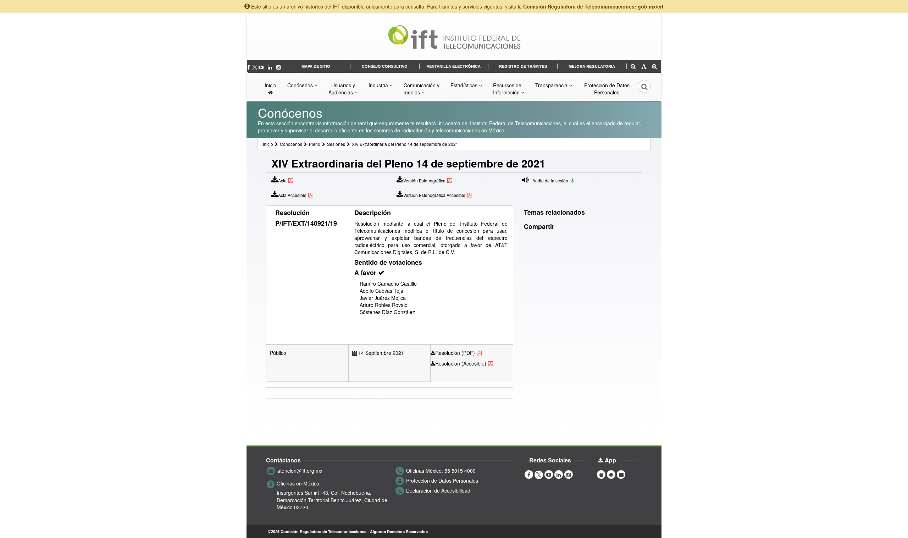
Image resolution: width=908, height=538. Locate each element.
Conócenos (300, 85)
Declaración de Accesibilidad (438, 490)
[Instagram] (278, 67)
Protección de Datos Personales (607, 89)
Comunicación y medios (421, 89)
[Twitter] (255, 67)
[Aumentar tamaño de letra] (654, 67)
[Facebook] (249, 67)
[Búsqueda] (639, 88)
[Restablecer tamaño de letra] (644, 67)
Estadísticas (464, 85)
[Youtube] (262, 67)
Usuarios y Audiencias (341, 89)
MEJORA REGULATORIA (592, 66)
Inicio (270, 85)
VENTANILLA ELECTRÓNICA (454, 66)
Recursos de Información (507, 89)
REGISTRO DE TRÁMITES (523, 66)
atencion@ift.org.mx (299, 470)
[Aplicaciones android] (611, 474)
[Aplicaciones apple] (601, 474)
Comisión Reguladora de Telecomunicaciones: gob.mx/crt (593, 6)
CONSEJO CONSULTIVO (385, 66)
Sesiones (336, 144)
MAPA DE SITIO (315, 66)
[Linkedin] (270, 67)
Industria (379, 85)
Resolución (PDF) (455, 352)
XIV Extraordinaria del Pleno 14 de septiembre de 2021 (405, 144)
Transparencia (552, 85)
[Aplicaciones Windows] (621, 474)
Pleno (314, 144)
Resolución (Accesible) (460, 363)
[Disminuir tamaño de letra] (633, 67)
